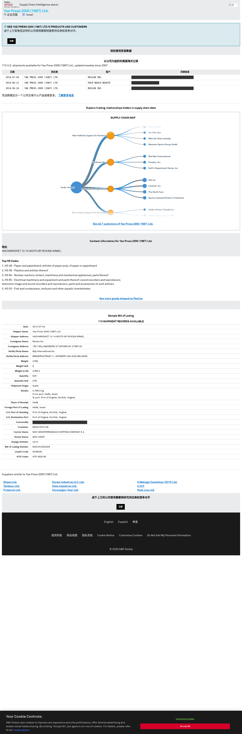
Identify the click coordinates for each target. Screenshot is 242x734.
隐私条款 (87, 535)
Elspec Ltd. (10, 482)
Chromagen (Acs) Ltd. (65, 490)
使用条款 (56, 535)
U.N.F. (140, 486)
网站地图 (72, 535)
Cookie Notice (105, 535)
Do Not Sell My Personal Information (169, 535)
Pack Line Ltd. (146, 490)
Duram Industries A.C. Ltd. (68, 482)
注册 (11, 41)
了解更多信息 (66, 95)
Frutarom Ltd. (12, 490)
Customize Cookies (130, 535)
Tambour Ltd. (11, 486)
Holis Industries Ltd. (64, 486)
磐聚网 (11, 4)
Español (123, 522)
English (108, 522)
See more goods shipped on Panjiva (121, 298)
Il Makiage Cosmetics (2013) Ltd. (157, 482)
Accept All (185, 726)
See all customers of (123, 224)
